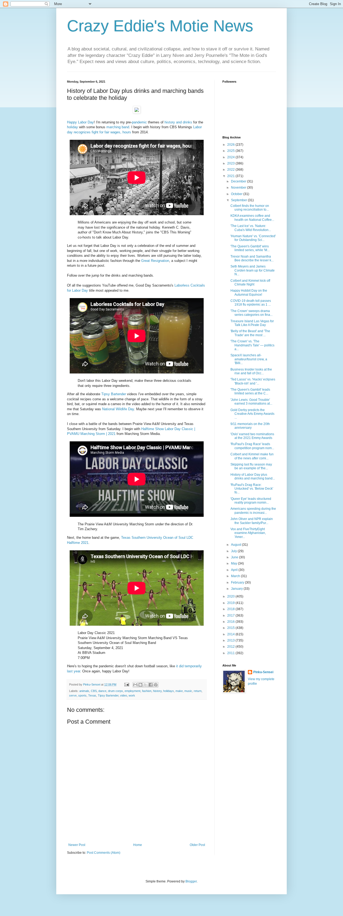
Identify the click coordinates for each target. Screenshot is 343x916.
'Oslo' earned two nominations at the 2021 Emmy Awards (252, 436)
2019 (231, 603)
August (236, 545)
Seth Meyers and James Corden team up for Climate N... (252, 270)
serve (73, 695)
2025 (231, 151)
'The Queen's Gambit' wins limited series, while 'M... (250, 248)
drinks (187, 122)
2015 (231, 628)
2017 (231, 615)
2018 (231, 609)
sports (82, 695)
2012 (231, 646)
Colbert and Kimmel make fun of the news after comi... (252, 456)
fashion (146, 691)
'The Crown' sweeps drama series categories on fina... (251, 313)
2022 (231, 169)
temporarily (193, 666)
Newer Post (76, 845)
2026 (231, 144)
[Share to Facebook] (150, 684)
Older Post (197, 845)
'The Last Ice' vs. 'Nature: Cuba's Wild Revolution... (250, 228)
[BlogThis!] (140, 684)
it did (180, 666)
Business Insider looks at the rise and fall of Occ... (251, 371)
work (132, 695)
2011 (231, 653)
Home (137, 845)
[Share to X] (145, 684)
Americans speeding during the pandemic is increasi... (253, 510)
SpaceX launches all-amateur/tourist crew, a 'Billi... (248, 359)
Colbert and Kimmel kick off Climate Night (250, 282)
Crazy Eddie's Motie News (160, 26)
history (170, 122)
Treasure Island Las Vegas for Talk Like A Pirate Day (252, 323)
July (234, 551)
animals (84, 691)
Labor (82, 122)
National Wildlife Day (118, 409)
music (188, 691)
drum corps (115, 691)
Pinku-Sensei (263, 672)
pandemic (139, 122)
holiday (72, 127)
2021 (231, 176)
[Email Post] (126, 684)
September (239, 200)
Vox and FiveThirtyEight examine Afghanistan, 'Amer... (248, 533)
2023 (231, 163)
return (198, 691)
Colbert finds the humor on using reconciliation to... (249, 207)
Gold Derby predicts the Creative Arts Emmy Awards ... (252, 414)
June (235, 557)
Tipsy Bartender (113, 394)
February (238, 582)
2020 (231, 596)
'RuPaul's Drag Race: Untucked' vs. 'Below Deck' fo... (251, 488)
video (123, 695)
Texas (92, 695)
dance (102, 691)
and (179, 122)
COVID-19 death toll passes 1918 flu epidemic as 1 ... (250, 302)
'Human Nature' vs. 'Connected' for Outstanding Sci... (253, 238)
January (237, 589)
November (239, 187)
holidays (168, 691)
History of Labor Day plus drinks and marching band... (252, 476)
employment (132, 691)
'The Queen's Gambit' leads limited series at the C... (250, 391)
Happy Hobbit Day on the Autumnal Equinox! (248, 292)
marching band (117, 127)
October (237, 194)
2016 (231, 622)
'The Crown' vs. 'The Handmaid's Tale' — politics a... (252, 345)
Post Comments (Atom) (103, 853)
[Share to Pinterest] (155, 684)
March (236, 576)
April (234, 570)
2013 (231, 640)
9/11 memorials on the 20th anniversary (250, 426)
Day (91, 122)
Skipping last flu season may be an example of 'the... (251, 466)
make (179, 691)
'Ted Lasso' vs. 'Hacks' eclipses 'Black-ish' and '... (252, 381)
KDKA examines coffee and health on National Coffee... (252, 217)
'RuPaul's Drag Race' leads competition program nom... (252, 446)
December (239, 181)
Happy (72, 122)
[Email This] (135, 684)
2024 (231, 157)
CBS (94, 691)
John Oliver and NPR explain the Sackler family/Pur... (251, 521)
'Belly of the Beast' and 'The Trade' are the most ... (250, 333)
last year (73, 671)
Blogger (191, 881)
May (234, 563)
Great (145, 261)
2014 (231, 634)
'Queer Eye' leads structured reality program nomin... (250, 500)
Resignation (160, 261)
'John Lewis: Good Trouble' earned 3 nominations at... (251, 401)
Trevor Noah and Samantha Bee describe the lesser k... (252, 258)
